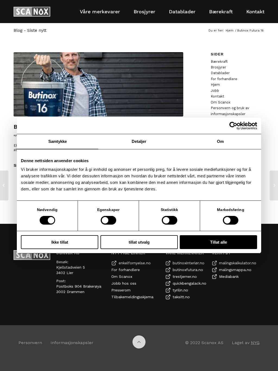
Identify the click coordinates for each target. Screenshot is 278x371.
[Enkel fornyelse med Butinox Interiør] (4, 185)
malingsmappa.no (235, 270)
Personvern (30, 342)
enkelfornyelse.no (135, 263)
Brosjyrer (218, 67)
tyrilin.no (180, 290)
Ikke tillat (59, 242)
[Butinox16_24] (98, 84)
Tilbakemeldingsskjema (132, 297)
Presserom (121, 290)
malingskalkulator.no (237, 263)
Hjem (215, 85)
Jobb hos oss (123, 283)
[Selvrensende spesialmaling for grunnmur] (274, 185)
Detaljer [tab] (139, 141)
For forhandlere (224, 79)
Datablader (220, 73)
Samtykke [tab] (57, 141)
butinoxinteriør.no (188, 263)
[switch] (108, 220)
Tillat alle (218, 242)
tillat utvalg (139, 242)
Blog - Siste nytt (30, 30)
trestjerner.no (185, 276)
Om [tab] (220, 141)
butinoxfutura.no (188, 270)
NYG (255, 342)
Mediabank (229, 276)
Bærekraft (219, 61)
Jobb (215, 91)
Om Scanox (220, 102)
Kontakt (217, 96)
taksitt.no (181, 297)
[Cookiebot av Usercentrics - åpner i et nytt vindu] (233, 126)
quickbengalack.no (189, 283)
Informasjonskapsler (71, 342)
